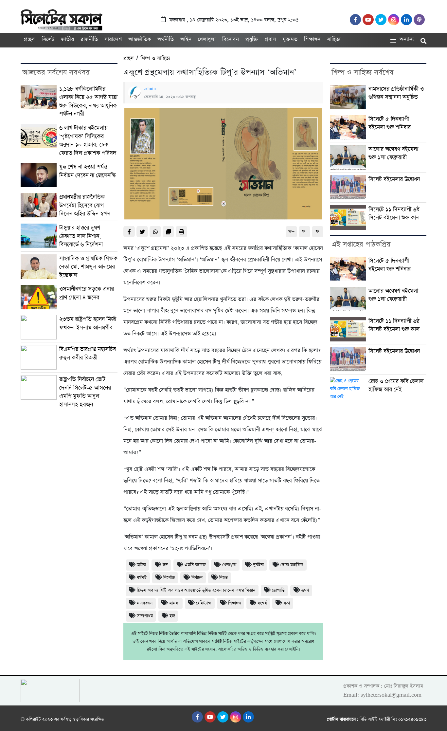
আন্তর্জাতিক (139, 39)
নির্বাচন (197, 578)
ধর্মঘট (142, 578)
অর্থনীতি (165, 39)
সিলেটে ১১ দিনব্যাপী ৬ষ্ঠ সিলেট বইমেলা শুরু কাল (394, 213)
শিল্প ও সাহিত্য (155, 58)
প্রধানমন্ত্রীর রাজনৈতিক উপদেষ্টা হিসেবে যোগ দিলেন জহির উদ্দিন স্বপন (84, 205)
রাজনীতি (89, 39)
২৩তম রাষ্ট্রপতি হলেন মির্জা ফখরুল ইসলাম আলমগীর (87, 323)
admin (150, 88)
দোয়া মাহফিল (291, 565)
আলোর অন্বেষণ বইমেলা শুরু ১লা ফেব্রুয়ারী (393, 153)
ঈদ (165, 565)
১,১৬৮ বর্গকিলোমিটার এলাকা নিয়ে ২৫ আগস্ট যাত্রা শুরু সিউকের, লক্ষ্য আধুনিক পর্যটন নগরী (88, 101)
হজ (172, 616)
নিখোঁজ (169, 578)
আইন (185, 39)
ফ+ (291, 231)
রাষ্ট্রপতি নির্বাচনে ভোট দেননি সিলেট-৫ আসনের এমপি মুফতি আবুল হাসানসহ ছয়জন (85, 392)
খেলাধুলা (207, 39)
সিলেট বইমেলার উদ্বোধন (394, 179)
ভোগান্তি (278, 590)
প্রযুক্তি (251, 39)
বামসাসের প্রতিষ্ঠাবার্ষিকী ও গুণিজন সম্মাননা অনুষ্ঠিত (396, 93)
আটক (141, 565)
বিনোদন (230, 39)
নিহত (223, 578)
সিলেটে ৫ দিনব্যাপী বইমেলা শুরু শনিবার (389, 123)
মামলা (174, 603)
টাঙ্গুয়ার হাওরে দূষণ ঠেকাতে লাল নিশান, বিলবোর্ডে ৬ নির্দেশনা (81, 236)
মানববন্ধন (144, 603)
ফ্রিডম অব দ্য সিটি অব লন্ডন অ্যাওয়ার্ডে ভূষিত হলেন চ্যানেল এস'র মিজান (196, 590)
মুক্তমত (289, 39)
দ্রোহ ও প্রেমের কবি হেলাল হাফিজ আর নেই (395, 385)
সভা (286, 603)
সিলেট (48, 39)
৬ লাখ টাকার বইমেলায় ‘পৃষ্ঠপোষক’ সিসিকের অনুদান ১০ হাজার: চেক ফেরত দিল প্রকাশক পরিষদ (87, 140)
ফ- (304, 231)
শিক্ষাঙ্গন (312, 39)
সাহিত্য (334, 39)
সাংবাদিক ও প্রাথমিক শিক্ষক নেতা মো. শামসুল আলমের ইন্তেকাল (88, 266)
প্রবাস (270, 39)
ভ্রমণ (305, 590)
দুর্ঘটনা (258, 565)
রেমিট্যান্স (203, 603)
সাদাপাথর (145, 616)
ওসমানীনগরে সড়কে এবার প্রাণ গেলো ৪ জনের (86, 293)
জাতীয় (67, 39)
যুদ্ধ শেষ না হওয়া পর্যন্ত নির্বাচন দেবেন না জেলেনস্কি (87, 171)
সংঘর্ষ (262, 603)
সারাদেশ (113, 39)
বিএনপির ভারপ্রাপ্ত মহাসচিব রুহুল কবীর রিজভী (87, 353)
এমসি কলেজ (195, 565)
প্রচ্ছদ (29, 39)
